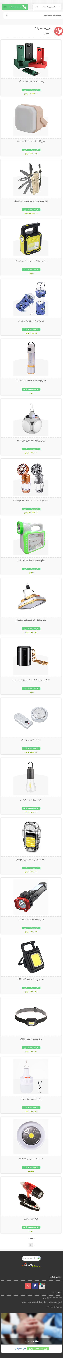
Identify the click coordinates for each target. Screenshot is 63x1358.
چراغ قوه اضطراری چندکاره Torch (31, 919)
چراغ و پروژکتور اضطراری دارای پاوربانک (31, 261)
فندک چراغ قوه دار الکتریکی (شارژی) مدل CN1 (31, 680)
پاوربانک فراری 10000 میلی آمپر (31, 81)
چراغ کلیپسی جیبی (31, 1219)
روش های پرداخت (54, 1307)
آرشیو (48, 33)
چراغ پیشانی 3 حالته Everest (31, 1039)
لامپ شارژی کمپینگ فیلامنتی (31, 800)
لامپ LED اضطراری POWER (31, 1159)
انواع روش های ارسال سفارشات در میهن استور (41, 1302)
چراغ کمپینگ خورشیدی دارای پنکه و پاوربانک (30, 500)
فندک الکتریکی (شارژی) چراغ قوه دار (31, 860)
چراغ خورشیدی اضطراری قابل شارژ (31, 560)
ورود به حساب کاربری (38, 1348)
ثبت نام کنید (19, 1348)
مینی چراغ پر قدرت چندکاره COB (31, 979)
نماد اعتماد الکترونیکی (52, 1298)
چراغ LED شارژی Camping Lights (31, 141)
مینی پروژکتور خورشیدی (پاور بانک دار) (31, 620)
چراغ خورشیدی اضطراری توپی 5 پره (31, 441)
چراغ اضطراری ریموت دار (31, 740)
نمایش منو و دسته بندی (45, 7)
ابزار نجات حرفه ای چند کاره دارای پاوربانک (31, 201)
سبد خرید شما (15, 7)
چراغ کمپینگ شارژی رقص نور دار (31, 321)
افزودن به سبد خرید (31, 90)
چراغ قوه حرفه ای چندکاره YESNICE (31, 381)
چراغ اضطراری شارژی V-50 (31, 1099)
